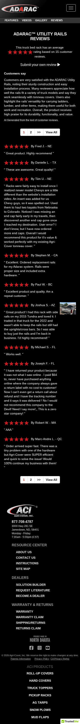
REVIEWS (57, 20)
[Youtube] (47, 648)
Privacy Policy (42, 658)
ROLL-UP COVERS (40, 673)
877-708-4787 (22, 522)
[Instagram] (39, 648)
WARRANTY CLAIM (30, 617)
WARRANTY (24, 611)
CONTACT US (25, 557)
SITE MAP (23, 569)
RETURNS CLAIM (28, 628)
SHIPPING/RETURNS (30, 622)
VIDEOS (27, 20)
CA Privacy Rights (60, 658)
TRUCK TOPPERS (40, 688)
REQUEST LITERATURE (33, 590)
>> (39, 132)
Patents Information (21, 658)
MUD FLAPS (40, 717)
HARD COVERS (40, 680)
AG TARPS (40, 702)
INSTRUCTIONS (27, 563)
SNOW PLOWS (40, 710)
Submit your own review (38, 65)
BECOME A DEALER (30, 596)
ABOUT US (24, 552)
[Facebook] (31, 648)
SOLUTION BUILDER (31, 584)
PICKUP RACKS (40, 695)
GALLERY (41, 20)
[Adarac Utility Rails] (67, 310)
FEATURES (11, 20)
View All (51, 132)
